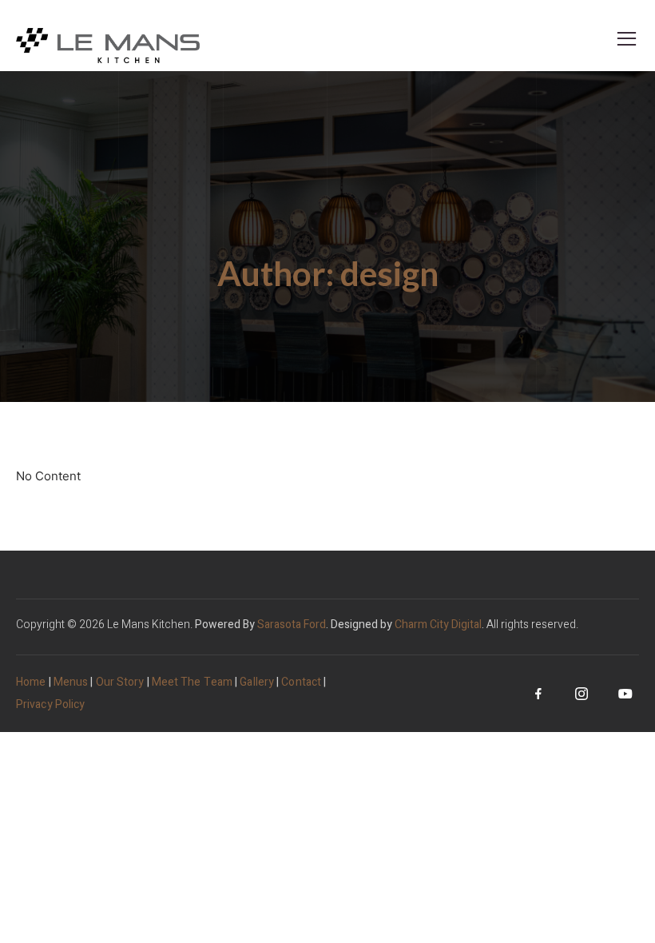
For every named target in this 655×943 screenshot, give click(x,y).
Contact (301, 682)
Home (31, 682)
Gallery (257, 682)
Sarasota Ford (291, 624)
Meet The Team (192, 682)
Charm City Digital (438, 624)
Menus (71, 682)
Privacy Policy (50, 704)
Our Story (120, 682)
